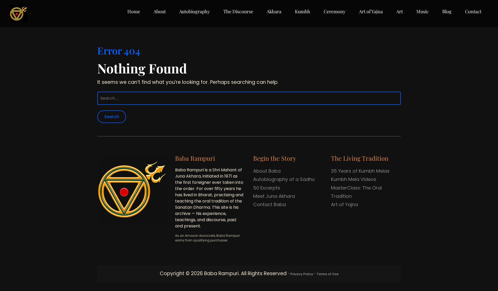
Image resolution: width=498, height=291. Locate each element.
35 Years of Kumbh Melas (360, 171)
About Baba (267, 171)
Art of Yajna (371, 11)
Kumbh (302, 11)
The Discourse (238, 11)
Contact (473, 11)
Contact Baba (269, 204)
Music (422, 11)
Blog (447, 11)
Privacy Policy (301, 274)
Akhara (274, 11)
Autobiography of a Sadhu (284, 179)
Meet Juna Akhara (274, 196)
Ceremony (334, 11)
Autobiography (194, 11)
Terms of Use (327, 274)
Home (133, 11)
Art (399, 11)
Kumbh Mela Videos (353, 179)
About (160, 11)
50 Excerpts (266, 188)
